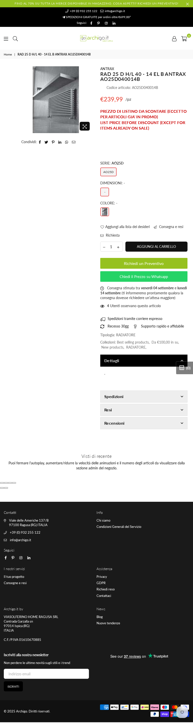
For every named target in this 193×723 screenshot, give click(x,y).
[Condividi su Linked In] (60, 141)
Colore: (108, 203)
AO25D (108, 172)
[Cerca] (15, 38)
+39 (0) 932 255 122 (83, 11)
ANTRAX (107, 69)
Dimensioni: (112, 183)
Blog (99, 617)
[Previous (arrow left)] (2, 488)
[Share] (6, 483)
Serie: (112, 163)
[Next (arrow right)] (6, 488)
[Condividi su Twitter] (46, 141)
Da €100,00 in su (165, 342)
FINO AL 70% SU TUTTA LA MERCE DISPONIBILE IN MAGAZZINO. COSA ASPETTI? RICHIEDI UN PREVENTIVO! (96, 3)
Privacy (101, 577)
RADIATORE (136, 347)
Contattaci (103, 596)
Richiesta (112, 235)
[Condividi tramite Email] (74, 141)
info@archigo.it (114, 11)
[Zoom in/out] (14, 483)
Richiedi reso (105, 589)
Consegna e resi (170, 227)
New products (112, 347)
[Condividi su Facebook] (40, 141)
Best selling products (133, 342)
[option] (56, 99)
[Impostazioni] (174, 38)
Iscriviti (13, 686)
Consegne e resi (15, 583)
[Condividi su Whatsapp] (66, 141)
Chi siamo (103, 520)
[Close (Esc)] (2, 483)
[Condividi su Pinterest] (53, 141)
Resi (108, 409)
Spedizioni (113, 396)
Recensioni (114, 423)
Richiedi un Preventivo (144, 263)
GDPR (101, 583)
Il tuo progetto (14, 577)
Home (8, 54)
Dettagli (111, 360)
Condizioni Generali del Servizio (118, 527)
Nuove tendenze (108, 623)
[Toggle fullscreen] (10, 483)
